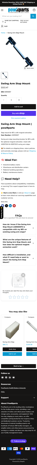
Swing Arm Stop (8, 342)
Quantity (4, 95)
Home (3, 33)
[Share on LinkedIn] (10, 205)
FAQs (3, 392)
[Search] (33, 16)
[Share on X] (6, 205)
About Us (27, 193)
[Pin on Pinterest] (14, 205)
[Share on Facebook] (2, 205)
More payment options (18, 118)
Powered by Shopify (18, 461)
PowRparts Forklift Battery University (13, 388)
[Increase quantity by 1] (19, 100)
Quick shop (12, 349)
